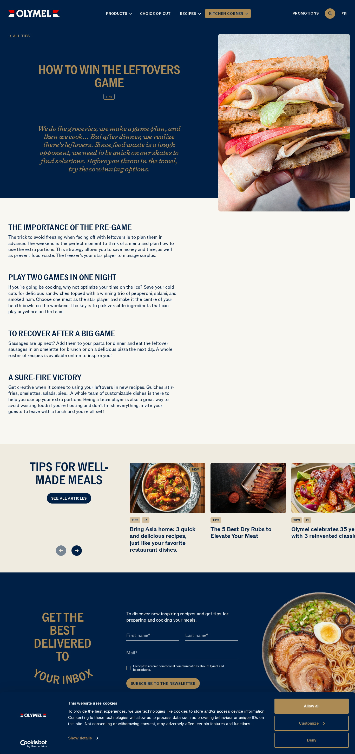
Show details (80, 738)
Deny (311, 740)
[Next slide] (76, 550)
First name (137, 635)
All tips (21, 36)
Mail (130, 652)
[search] (330, 13)
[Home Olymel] (34, 13)
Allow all (312, 706)
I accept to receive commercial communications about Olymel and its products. (178, 668)
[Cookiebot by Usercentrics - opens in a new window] (33, 744)
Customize (309, 723)
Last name (195, 635)
